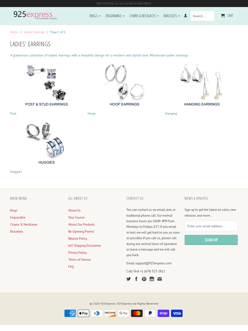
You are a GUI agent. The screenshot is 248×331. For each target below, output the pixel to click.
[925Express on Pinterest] (144, 279)
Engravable (115, 15)
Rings (95, 15)
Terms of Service (79, 260)
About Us (74, 210)
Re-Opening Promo (81, 231)
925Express (108, 303)
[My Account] (185, 16)
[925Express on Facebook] (136, 279)
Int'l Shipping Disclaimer (84, 246)
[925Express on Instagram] (152, 279)
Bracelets (171, 15)
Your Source (76, 217)
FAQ (71, 267)
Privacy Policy (77, 253)
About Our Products (81, 224)
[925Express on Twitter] (128, 279)
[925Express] (36, 16)
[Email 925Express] (159, 279)
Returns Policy (77, 238)
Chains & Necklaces (144, 15)
